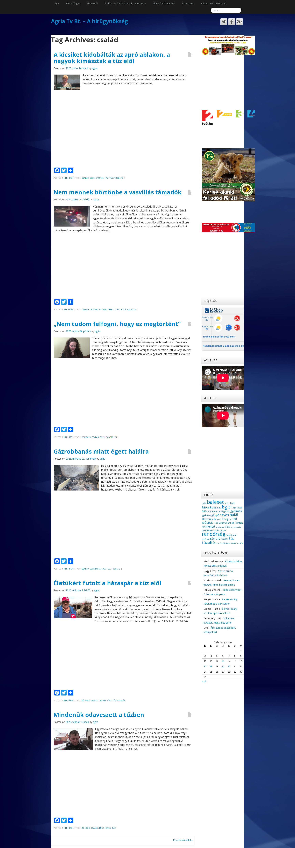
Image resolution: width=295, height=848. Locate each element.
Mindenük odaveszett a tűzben (99, 715)
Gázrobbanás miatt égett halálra (101, 451)
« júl (204, 681)
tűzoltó (118, 178)
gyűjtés (100, 178)
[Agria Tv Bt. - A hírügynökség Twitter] (223, 21)
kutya (223, 522)
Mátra (227, 526)
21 (229, 666)
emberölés (111, 437)
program (207, 530)
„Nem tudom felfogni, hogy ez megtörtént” (117, 324)
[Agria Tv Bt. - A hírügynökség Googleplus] (239, 21)
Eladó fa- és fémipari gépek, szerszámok (125, 3)
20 (223, 666)
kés (232, 522)
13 (223, 661)
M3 (203, 527)
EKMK (204, 511)
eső (221, 511)
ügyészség (237, 543)
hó (235, 519)
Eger (56, 3)
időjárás (207, 523)
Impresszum (188, 3)
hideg (225, 519)
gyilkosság (207, 515)
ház (106, 178)
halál (234, 514)
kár (228, 522)
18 (211, 666)
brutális (86, 437)
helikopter (216, 519)
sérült (215, 538)
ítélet (111, 309)
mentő (210, 526)
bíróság (207, 507)
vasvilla (131, 309)
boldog (86, 828)
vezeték (121, 700)
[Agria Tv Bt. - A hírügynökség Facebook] (231, 21)
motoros (220, 527)
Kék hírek (68, 178)
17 (205, 666)
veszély (218, 543)
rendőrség (213, 534)
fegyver (94, 309)
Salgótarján (231, 535)
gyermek (236, 511)
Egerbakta (95, 568)
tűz (111, 178)
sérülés (224, 539)
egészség (237, 507)
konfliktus (120, 309)
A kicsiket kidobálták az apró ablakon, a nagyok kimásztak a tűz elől (112, 58)
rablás (215, 530)
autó (204, 503)
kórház (239, 522)
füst (109, 700)
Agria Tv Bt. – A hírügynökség (89, 21)
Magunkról (92, 3)
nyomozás (236, 527)
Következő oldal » (183, 840)
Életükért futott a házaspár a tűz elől (107, 583)
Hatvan (103, 309)
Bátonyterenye (89, 700)
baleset (215, 502)
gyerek (226, 511)
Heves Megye (73, 3)
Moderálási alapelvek (164, 3)
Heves (108, 828)
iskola (217, 522)
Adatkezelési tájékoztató (213, 3)
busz (232, 503)
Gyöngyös (221, 515)
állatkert (227, 543)
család (85, 178)
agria (94, 68)
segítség (205, 539)
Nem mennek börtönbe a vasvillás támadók (117, 192)
